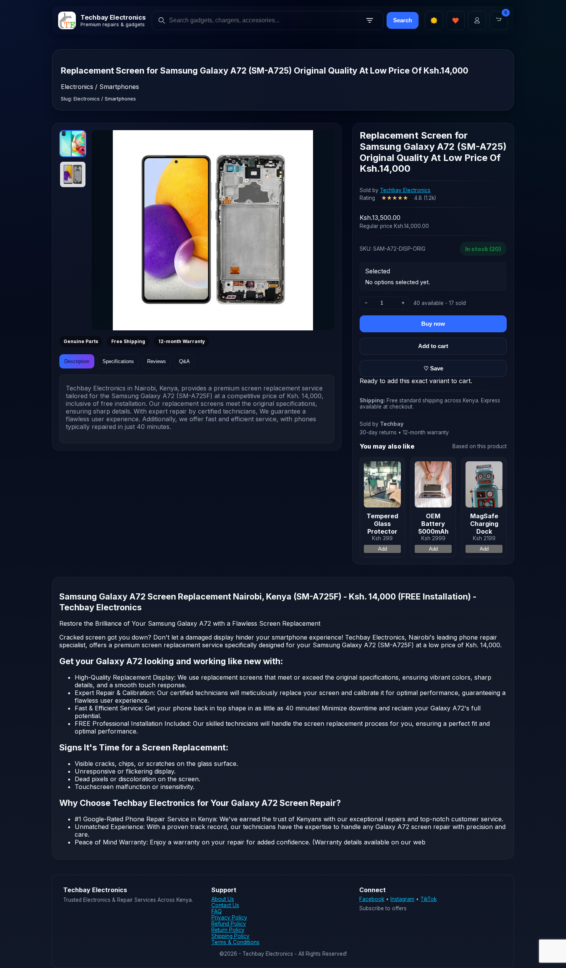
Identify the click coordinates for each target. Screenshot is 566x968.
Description (76, 361)
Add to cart (433, 346)
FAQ (216, 911)
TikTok (428, 899)
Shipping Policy (230, 936)
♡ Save (433, 368)
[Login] (477, 20)
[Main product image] (213, 230)
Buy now (433, 323)
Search (402, 20)
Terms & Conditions (235, 942)
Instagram (402, 899)
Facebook (371, 899)
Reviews (156, 361)
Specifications (118, 361)
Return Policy (227, 930)
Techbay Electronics (405, 190)
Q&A (184, 361)
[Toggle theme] (434, 20)
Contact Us (225, 905)
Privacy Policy (229, 917)
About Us (222, 899)
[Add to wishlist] (455, 20)
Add (382, 549)
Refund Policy (228, 924)
